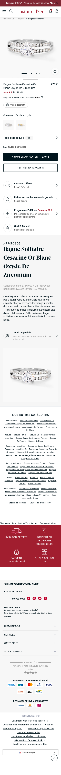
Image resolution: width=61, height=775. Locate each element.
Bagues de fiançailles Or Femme (29, 455)
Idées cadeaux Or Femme (37, 495)
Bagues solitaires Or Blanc (40, 473)
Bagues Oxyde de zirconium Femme (31, 438)
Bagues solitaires (36, 19)
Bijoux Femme (21, 478)
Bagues (21, 19)
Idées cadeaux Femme (29, 489)
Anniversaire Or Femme (32, 427)
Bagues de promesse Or (40, 503)
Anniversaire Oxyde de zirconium (19, 424)
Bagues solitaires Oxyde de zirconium (37, 466)
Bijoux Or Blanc (35, 484)
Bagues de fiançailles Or (16, 449)
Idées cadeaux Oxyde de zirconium (20, 492)
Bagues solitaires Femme (35, 463)
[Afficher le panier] (57, 11)
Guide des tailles (17, 146)
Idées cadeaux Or (49, 489)
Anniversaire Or (47, 421)
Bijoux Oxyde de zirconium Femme (31, 481)
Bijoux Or (34, 478)
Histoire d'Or (8, 19)
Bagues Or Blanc (35, 441)
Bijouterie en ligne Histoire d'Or (14, 523)
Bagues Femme (21, 435)
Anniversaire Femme (29, 421)
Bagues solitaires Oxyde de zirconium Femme (26, 470)
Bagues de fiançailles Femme (41, 446)
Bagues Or (34, 435)
